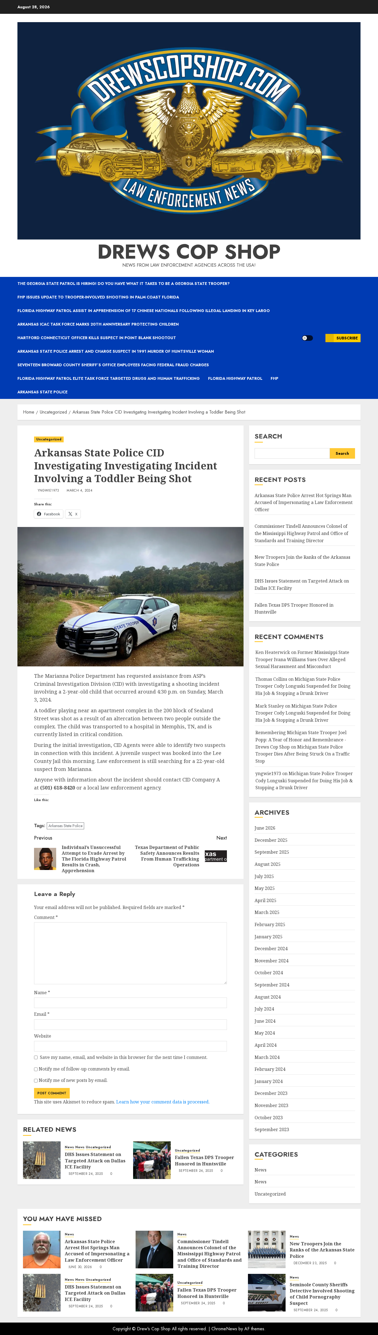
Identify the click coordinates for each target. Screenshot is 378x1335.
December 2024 (271, 949)
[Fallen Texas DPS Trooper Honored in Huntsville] (152, 1160)
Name (42, 992)
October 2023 (269, 1118)
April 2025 (265, 900)
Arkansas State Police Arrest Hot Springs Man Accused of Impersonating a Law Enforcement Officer (304, 502)
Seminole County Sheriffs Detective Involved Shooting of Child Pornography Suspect (322, 1294)
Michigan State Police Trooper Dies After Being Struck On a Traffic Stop (302, 754)
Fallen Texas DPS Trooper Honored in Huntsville (204, 1160)
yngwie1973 (48, 491)
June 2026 (265, 828)
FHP (274, 378)
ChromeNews (224, 1329)
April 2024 (265, 1045)
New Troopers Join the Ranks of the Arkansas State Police (322, 1250)
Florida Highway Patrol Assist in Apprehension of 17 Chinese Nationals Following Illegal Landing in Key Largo (143, 310)
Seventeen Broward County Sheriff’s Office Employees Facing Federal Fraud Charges (113, 365)
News (69, 1147)
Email (42, 1014)
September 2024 (272, 985)
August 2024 (268, 997)
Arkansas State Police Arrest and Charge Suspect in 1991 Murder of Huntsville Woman (115, 351)
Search (268, 436)
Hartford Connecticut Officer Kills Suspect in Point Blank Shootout (96, 338)
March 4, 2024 (79, 491)
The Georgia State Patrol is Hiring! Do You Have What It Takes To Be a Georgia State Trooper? (123, 283)
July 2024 (264, 1009)
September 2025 (272, 852)
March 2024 (267, 1057)
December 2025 (271, 840)
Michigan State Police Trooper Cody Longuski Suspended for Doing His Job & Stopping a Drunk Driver (303, 686)
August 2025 (268, 864)
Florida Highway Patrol (235, 378)
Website (42, 1036)
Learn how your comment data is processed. (163, 1102)
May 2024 (265, 1033)
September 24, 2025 (86, 1174)
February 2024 (270, 1069)
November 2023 (271, 1105)
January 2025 (269, 937)
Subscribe (347, 338)
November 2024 (271, 961)
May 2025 (265, 888)
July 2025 (264, 876)
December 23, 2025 (310, 1263)
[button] (319, 338)
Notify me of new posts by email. (73, 1080)
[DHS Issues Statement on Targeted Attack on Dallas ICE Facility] (42, 1160)
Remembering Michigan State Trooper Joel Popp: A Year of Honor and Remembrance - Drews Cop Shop (300, 739)
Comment (46, 917)
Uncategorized (48, 439)
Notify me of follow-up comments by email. (84, 1069)
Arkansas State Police (42, 392)
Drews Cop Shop (189, 251)
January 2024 (269, 1081)
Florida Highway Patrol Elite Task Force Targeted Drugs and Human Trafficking (108, 378)
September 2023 (272, 1129)
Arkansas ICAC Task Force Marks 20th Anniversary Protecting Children (98, 324)
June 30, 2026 (80, 1267)
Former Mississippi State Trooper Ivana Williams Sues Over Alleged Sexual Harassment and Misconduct (302, 659)
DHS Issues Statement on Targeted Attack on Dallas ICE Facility (95, 1160)
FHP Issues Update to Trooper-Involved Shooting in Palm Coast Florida (98, 297)
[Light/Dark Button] (307, 338)
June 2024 (265, 1021)
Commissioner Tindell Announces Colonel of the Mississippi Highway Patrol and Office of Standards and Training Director (301, 533)
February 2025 (270, 924)
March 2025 (267, 912)
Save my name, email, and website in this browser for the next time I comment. (124, 1057)
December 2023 (271, 1093)
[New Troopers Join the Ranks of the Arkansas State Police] (267, 1249)
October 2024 (269, 973)
